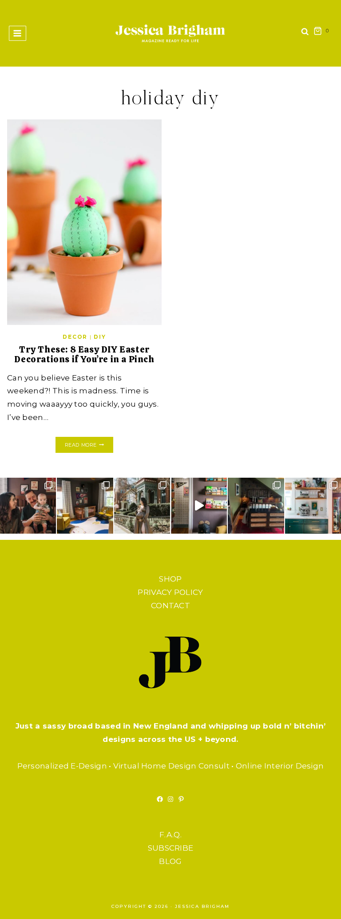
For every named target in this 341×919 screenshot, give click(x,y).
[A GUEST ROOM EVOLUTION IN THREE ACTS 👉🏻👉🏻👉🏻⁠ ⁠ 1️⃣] (256, 506)
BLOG (170, 861)
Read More (89, 445)
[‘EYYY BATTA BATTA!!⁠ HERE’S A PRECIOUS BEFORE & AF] (199, 506)
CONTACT (170, 605)
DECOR (75, 336)
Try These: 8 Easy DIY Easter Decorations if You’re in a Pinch (84, 354)
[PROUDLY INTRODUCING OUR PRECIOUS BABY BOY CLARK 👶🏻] (28, 506)
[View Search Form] (305, 33)
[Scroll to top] (316, 903)
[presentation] (84, 222)
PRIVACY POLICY (170, 592)
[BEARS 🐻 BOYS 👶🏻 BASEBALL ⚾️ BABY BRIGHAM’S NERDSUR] (85, 506)
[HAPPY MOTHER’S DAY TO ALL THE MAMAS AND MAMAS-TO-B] (142, 506)
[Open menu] (17, 33)
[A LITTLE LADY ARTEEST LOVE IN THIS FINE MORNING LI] (313, 506)
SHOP (170, 578)
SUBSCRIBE (171, 848)
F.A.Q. (170, 834)
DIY (100, 336)
